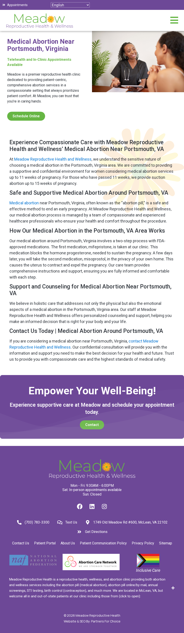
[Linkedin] (92, 506)
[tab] (92, 587)
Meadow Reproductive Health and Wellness (53, 159)
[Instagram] (104, 506)
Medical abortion (24, 203)
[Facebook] (79, 506)
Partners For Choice (105, 621)
